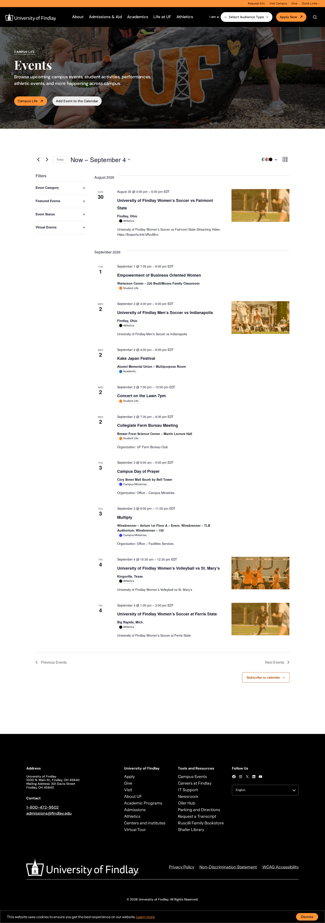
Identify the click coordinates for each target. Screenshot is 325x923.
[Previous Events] (38, 159)
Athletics (184, 16)
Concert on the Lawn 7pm (141, 395)
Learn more (145, 917)
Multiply (124, 517)
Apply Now (288, 17)
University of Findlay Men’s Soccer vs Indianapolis (165, 312)
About (78, 16)
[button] (268, 160)
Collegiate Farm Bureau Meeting (147, 425)
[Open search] (315, 17)
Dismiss (307, 917)
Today (60, 159)
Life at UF (162, 16)
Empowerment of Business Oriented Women (159, 275)
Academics (137, 16)
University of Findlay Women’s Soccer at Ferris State (167, 614)
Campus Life (28, 101)
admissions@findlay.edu (49, 813)
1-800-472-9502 (42, 807)
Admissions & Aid (105, 16)
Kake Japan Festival (136, 358)
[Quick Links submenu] (319, 3)
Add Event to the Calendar (77, 101)
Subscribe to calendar (263, 677)
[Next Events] (47, 159)
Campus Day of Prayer (138, 471)
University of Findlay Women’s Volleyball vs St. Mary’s (168, 568)
